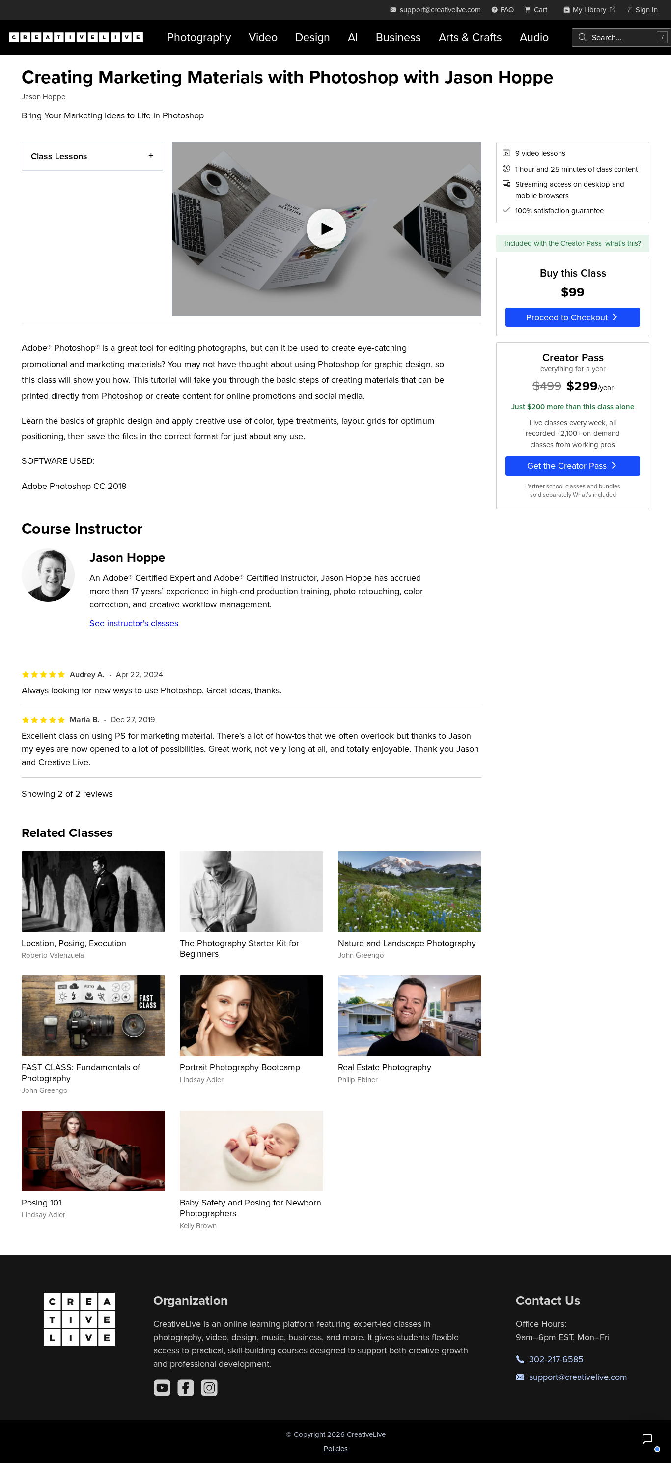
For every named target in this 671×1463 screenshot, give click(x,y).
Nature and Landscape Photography (407, 943)
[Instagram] (209, 1388)
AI (353, 37)
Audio (534, 37)
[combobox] (621, 37)
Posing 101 (41, 1202)
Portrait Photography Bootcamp (240, 1067)
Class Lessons (59, 156)
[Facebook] (186, 1388)
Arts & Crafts (470, 37)
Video (263, 37)
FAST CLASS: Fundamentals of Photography (81, 1072)
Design (312, 37)
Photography (199, 37)
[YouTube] (162, 1388)
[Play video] (326, 229)
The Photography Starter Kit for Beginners (239, 948)
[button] (647, 1439)
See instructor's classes (133, 623)
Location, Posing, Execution (74, 943)
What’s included (594, 494)
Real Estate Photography (384, 1067)
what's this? (623, 242)
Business (398, 37)
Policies (336, 1448)
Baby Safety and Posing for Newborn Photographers (250, 1207)
